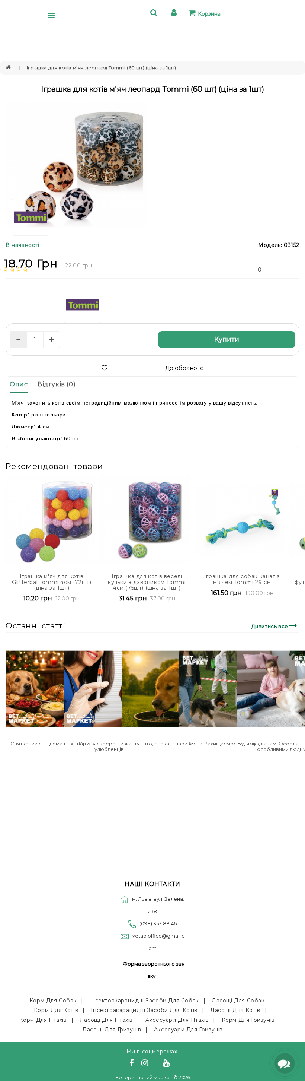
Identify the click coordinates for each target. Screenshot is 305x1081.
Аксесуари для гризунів (188, 1029)
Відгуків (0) (57, 384)
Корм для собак (53, 1000)
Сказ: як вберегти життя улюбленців (109, 746)
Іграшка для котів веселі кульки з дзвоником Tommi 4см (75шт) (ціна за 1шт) (147, 582)
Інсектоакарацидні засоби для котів (144, 1010)
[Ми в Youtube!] (167, 1064)
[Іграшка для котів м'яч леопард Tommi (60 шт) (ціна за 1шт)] (76, 165)
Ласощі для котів (235, 1010)
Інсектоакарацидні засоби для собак (144, 1000)
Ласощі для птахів (106, 1020)
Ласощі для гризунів (111, 1029)
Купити (226, 339)
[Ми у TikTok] (175, 1064)
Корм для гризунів (248, 1020)
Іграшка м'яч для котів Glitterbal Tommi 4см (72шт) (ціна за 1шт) (51, 582)
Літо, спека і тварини (167, 743)
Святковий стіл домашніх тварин (51, 743)
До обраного (184, 367)
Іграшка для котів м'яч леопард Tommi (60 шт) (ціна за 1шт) (101, 67)
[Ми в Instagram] (145, 1064)
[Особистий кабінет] (175, 13)
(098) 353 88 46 (158, 923)
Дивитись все (270, 626)
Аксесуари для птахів (177, 1020)
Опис (19, 384)
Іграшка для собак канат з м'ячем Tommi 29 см (242, 579)
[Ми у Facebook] (133, 1064)
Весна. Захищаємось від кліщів (225, 743)
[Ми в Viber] (157, 1064)
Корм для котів (56, 1010)
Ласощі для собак (238, 1000)
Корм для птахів (43, 1020)
